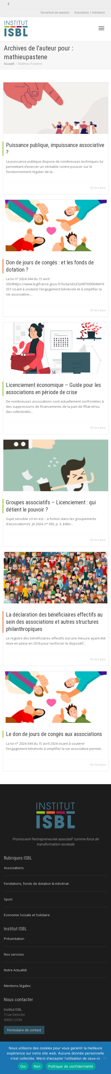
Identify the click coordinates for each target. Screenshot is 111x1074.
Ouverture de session (55, 12)
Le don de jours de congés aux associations (54, 734)
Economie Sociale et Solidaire (27, 915)
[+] (55, 108)
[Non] (104, 1057)
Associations (14, 867)
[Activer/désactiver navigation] (101, 28)
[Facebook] (8, 4)
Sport (8, 899)
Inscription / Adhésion (89, 12)
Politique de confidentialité (70, 1066)
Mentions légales (17, 985)
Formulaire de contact (24, 1030)
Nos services (14, 954)
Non (37, 1066)
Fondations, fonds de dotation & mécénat (36, 883)
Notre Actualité (15, 970)
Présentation (14, 938)
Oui (23, 1066)
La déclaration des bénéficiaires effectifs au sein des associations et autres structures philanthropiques (54, 621)
